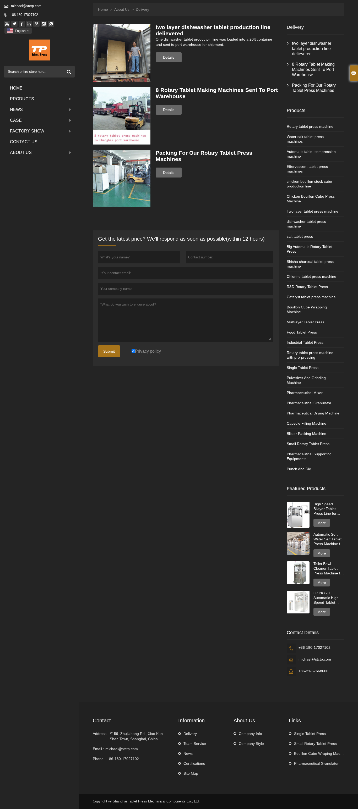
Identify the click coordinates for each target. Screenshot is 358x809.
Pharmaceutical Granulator (309, 403)
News (16, 109)
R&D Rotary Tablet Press (307, 287)
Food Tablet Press (302, 332)
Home (16, 88)
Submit (109, 351)
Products (22, 99)
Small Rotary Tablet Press (308, 444)
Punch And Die (299, 469)
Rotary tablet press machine (310, 126)
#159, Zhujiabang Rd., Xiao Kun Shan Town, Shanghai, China (136, 736)
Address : (101, 734)
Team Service (194, 743)
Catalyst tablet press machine (311, 297)
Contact (102, 720)
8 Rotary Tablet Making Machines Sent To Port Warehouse (313, 69)
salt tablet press (300, 236)
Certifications (194, 763)
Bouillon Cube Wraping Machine (320, 753)
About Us (21, 152)
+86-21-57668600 (313, 671)
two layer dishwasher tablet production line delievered (311, 48)
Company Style (251, 743)
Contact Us (23, 142)
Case (16, 120)
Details (168, 57)
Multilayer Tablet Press (305, 322)
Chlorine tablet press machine (311, 276)
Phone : (99, 759)
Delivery (190, 734)
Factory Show (27, 131)
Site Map (190, 773)
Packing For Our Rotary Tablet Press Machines (314, 88)
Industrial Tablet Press (305, 342)
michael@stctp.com (26, 6)
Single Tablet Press (302, 367)
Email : (98, 749)
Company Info (250, 734)
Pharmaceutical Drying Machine (313, 413)
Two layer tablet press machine (312, 211)
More (321, 523)
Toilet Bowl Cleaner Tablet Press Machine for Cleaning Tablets (328, 568)
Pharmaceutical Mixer (305, 393)
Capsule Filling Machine (306, 423)
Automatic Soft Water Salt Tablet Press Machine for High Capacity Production (328, 539)
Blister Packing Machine (306, 433)
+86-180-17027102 (24, 15)
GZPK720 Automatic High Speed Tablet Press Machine (326, 598)
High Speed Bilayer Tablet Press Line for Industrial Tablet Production (326, 509)
